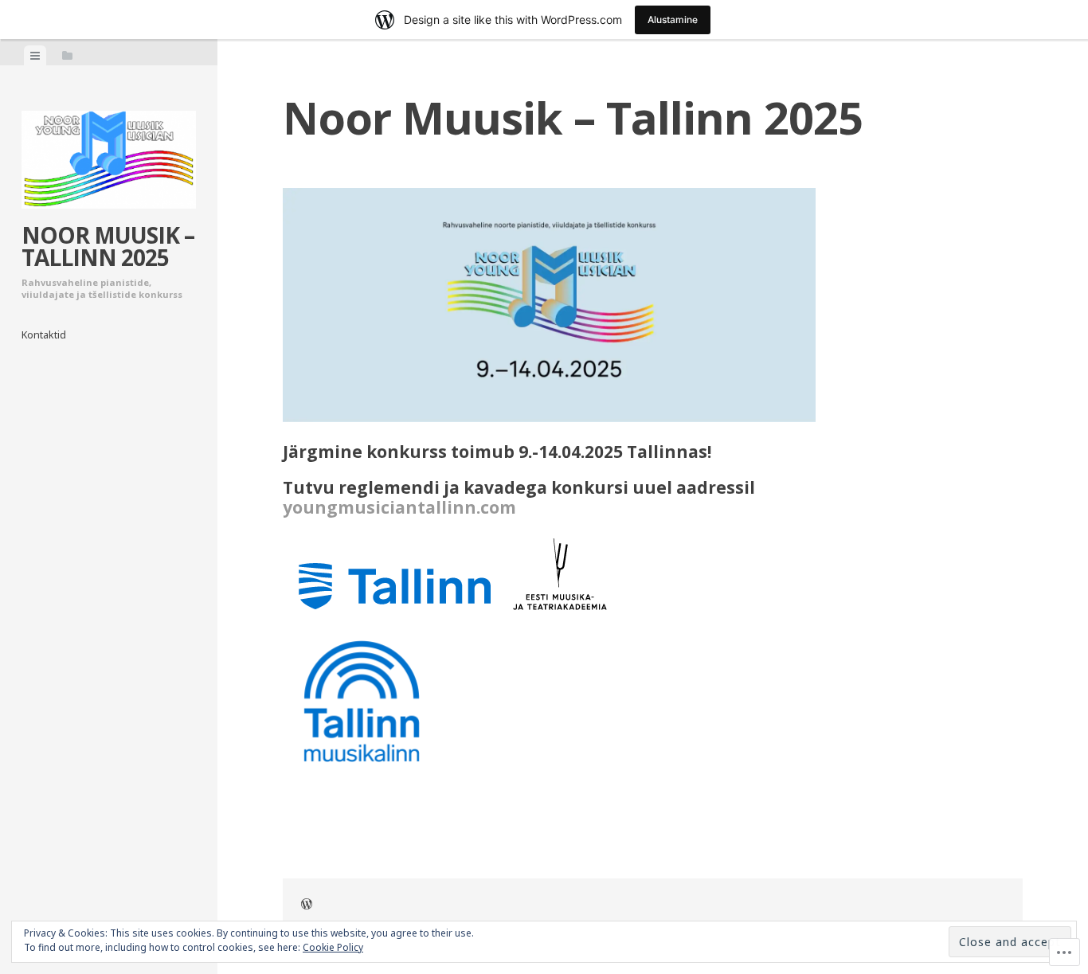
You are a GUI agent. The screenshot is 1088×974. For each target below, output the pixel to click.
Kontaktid (44, 335)
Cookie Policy (333, 947)
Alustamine (673, 19)
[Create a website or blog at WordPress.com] (306, 906)
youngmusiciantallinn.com (399, 507)
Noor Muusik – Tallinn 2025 (108, 246)
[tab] (35, 55)
